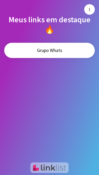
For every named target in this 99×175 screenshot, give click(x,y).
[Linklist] (49, 168)
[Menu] (89, 9)
